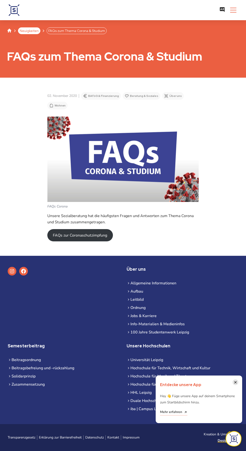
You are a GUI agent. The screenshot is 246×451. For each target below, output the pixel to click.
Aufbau (136, 291)
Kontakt (113, 437)
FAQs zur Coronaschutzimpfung (80, 235)
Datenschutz (94, 437)
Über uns (175, 96)
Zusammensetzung (28, 384)
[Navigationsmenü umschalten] (233, 10)
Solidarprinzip (24, 376)
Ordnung (138, 307)
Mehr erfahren (171, 412)
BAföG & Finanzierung (103, 96)
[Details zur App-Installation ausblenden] (233, 438)
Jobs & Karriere (143, 316)
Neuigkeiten (29, 31)
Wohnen (60, 105)
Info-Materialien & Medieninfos (157, 324)
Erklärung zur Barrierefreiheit (60, 437)
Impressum (131, 437)
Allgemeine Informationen (153, 283)
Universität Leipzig (146, 360)
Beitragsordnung (26, 360)
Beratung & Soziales (144, 96)
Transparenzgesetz (21, 437)
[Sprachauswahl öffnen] (222, 10)
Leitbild (137, 299)
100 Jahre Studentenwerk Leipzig (159, 332)
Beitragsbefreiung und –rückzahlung (43, 368)
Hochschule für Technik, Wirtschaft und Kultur (170, 368)
